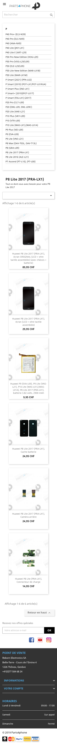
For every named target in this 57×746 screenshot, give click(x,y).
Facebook (31, 639)
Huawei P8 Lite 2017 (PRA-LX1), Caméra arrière (28, 515)
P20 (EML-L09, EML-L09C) (19, 106)
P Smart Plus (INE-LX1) (17, 88)
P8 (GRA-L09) (12, 147)
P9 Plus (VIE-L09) (14, 129)
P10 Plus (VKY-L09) (15, 116)
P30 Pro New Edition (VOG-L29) (22, 56)
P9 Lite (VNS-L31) (14, 138)
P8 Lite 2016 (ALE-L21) (17, 156)
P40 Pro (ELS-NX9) (15, 38)
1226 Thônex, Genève (14, 666)
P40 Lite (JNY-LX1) (15, 47)
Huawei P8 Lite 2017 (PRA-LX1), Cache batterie (28, 450)
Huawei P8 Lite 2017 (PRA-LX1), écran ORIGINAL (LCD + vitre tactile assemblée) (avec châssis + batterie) (28, 258)
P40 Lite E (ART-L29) (16, 52)
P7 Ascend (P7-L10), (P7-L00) (20, 161)
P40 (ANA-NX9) (13, 43)
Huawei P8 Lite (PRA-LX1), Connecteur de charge (28, 580)
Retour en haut (39, 613)
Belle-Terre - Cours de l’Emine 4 (19, 662)
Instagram (48, 639)
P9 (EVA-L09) (12, 134)
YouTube (40, 639)
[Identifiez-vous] (47, 4)
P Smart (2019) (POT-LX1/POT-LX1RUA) (26, 84)
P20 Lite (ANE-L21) (15, 111)
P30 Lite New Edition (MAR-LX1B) (23, 70)
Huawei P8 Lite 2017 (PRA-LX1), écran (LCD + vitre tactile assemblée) (28, 321)
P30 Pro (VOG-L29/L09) (17, 61)
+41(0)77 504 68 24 (12, 671)
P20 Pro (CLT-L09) (15, 102)
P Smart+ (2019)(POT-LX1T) (20, 93)
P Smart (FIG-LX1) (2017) (18, 97)
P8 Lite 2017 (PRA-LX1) (17, 152)
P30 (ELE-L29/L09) (15, 66)
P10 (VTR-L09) (13, 120)
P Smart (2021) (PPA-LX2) (19, 79)
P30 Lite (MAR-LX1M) (16, 75)
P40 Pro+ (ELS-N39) (16, 34)
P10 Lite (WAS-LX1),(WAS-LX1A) (22, 125)
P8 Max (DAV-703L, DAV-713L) (21, 143)
